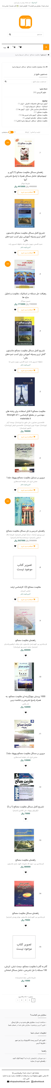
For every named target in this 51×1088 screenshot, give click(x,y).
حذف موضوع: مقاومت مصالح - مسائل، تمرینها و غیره (29, 67)
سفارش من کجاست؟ (35, 6)
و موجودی (5, 132)
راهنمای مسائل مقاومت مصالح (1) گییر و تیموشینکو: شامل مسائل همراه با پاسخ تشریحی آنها (25, 176)
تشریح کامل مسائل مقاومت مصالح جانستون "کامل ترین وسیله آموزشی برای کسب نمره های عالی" (25, 236)
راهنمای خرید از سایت (37, 1061)
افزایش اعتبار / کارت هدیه (18, 6)
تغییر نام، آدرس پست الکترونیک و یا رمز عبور (30, 1040)
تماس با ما (5, 6)
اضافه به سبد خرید (27, 192)
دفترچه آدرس (40, 1043)
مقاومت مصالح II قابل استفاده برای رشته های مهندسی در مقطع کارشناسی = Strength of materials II (25, 414)
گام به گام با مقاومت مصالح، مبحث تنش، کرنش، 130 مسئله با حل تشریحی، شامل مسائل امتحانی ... (25, 970)
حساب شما (45, 6)
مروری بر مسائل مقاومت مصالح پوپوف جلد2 (25, 753)
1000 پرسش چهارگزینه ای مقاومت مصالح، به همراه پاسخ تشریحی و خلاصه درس (25, 698)
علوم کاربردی (39, 92)
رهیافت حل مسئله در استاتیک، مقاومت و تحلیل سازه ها (25, 295)
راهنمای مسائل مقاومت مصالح (25, 913)
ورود (4, 47)
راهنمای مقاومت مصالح (25, 640)
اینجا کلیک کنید (18, 1058)
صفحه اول (35, 1073)
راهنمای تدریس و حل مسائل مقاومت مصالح (25, 531)
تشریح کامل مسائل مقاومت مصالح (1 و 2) (25, 807)
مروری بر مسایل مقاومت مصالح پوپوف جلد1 (25, 477)
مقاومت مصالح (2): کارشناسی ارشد (25, 587)
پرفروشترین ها (17, 1073)
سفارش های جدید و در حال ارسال (23, 1022)
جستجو (43, 55)
